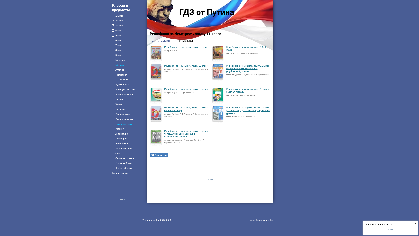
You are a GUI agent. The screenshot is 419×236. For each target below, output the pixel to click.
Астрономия (121, 143)
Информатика (122, 114)
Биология (120, 109)
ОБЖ (118, 153)
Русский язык (122, 84)
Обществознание (124, 158)
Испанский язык (123, 163)
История (119, 129)
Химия (118, 104)
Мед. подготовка (124, 148)
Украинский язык (124, 119)
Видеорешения (120, 173)
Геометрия (121, 74)
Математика (121, 79)
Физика (119, 99)
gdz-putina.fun (152, 220)
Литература (121, 133)
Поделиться (161, 155)
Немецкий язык (123, 124)
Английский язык (124, 94)
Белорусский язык (125, 89)
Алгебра (119, 70)
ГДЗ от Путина (206, 12)
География (121, 138)
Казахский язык (123, 168)
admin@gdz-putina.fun (261, 220)
